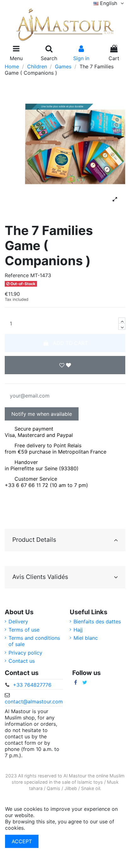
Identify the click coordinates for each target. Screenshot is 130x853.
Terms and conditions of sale (34, 641)
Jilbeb (70, 788)
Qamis (53, 788)
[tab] (65, 540)
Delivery (18, 621)
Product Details (34, 539)
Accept (22, 841)
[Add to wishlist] (65, 365)
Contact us (22, 661)
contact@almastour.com (34, 701)
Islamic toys (90, 782)
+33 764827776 (32, 685)
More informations (48, 828)
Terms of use (24, 630)
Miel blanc (86, 638)
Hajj (78, 630)
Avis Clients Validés (40, 577)
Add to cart (70, 343)
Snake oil (90, 788)
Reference (17, 275)
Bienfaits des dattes (97, 621)
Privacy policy (25, 653)
